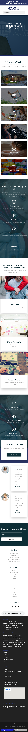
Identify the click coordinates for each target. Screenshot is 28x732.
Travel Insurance (14, 557)
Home (5, 652)
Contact (6, 662)
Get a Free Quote (8, 659)
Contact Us (15, 578)
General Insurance (15, 553)
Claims (14, 590)
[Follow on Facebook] (9, 606)
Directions (21, 730)
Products (14, 592)
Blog (14, 594)
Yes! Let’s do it (14, 455)
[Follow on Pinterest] (18, 606)
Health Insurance (14, 555)
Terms (14, 576)
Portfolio (14, 596)
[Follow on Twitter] (15, 606)
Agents (15, 588)
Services (6, 657)
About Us (14, 570)
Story (14, 574)
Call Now (8, 730)
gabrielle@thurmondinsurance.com (12, 671)
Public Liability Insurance (14, 561)
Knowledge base (14, 572)
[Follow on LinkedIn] (12, 606)
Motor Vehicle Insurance (14, 559)
